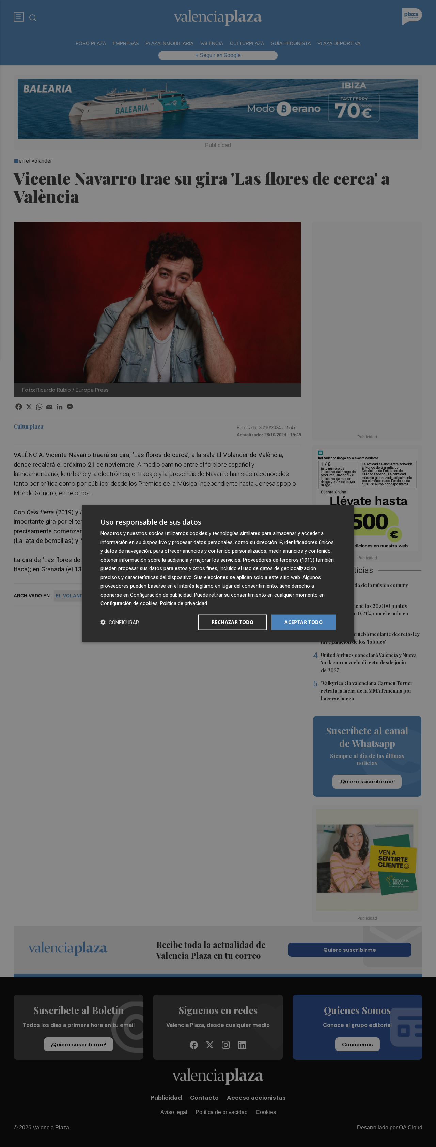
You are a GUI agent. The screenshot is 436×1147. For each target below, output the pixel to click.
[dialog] (218, 573)
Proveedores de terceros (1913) (278, 559)
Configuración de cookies (129, 603)
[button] (119, 622)
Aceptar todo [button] (303, 622)
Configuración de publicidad (161, 595)
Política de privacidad (183, 603)
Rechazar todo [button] (232, 622)
